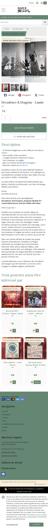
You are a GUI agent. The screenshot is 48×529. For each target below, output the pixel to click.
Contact (31, 3)
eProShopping (29, 489)
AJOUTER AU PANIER (24, 128)
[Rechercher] (45, 22)
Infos (4, 421)
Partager (11, 95)
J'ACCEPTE (36, 524)
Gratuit (5, 427)
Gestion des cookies (8, 452)
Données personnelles (9, 456)
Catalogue (6, 414)
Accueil (6, 29)
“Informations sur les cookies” (36, 515)
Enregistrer (26, 95)
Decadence (23, 165)
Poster (41, 95)
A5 (28, 29)
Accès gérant (40, 484)
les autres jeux (18, 29)
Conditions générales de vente (13, 424)
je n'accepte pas (12, 524)
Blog (4, 430)
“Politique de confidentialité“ (27, 517)
